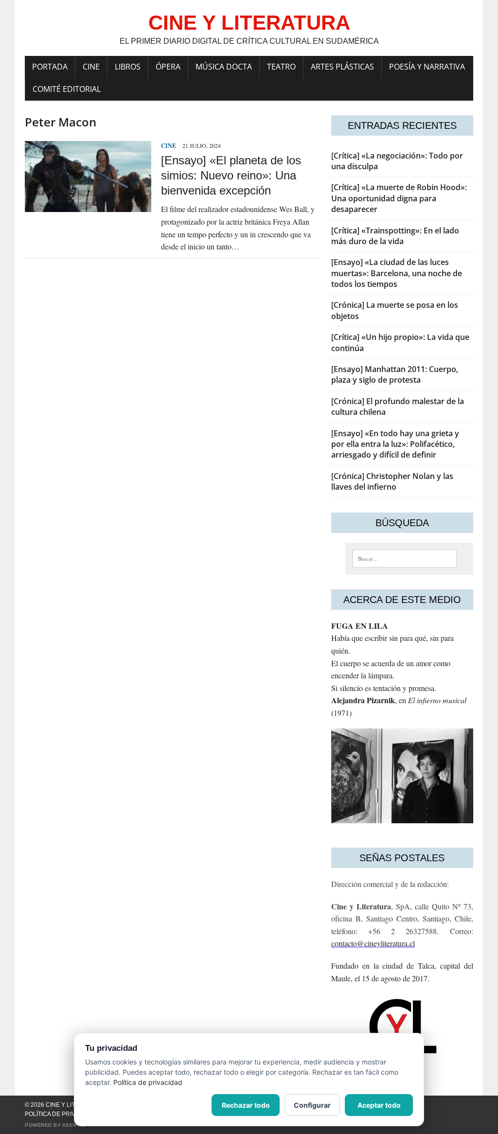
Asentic (74, 1125)
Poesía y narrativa (427, 66)
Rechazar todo (246, 1105)
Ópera (168, 66)
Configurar (312, 1105)
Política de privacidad (61, 1114)
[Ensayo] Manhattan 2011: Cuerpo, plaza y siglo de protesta (394, 374)
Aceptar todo (379, 1105)
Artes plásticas (342, 66)
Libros (128, 66)
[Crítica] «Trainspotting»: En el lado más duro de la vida (395, 236)
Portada (50, 66)
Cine (91, 66)
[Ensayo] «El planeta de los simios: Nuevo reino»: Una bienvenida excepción (231, 175)
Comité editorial (67, 89)
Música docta (224, 66)
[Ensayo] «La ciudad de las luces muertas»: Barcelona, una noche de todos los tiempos (396, 273)
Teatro (281, 66)
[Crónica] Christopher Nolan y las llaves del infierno (392, 481)
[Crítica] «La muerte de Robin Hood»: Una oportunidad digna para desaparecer (399, 198)
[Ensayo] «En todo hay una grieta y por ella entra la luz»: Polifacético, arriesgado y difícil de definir (395, 444)
